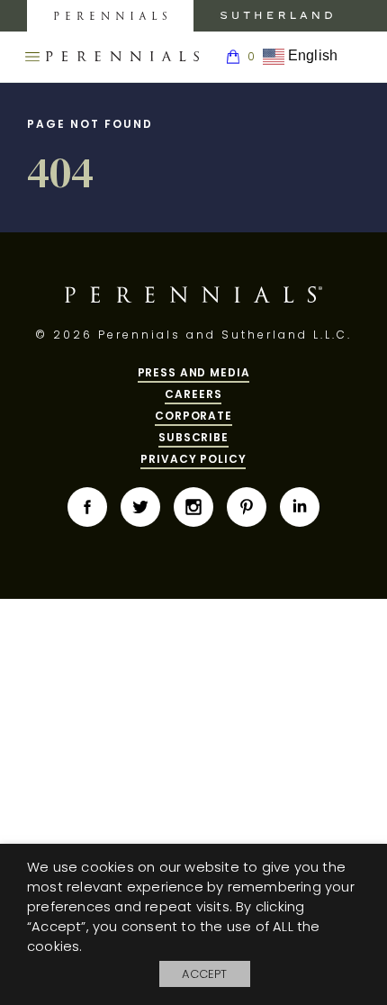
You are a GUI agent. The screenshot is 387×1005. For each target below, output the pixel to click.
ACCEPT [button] (204, 973)
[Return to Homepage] (122, 56)
